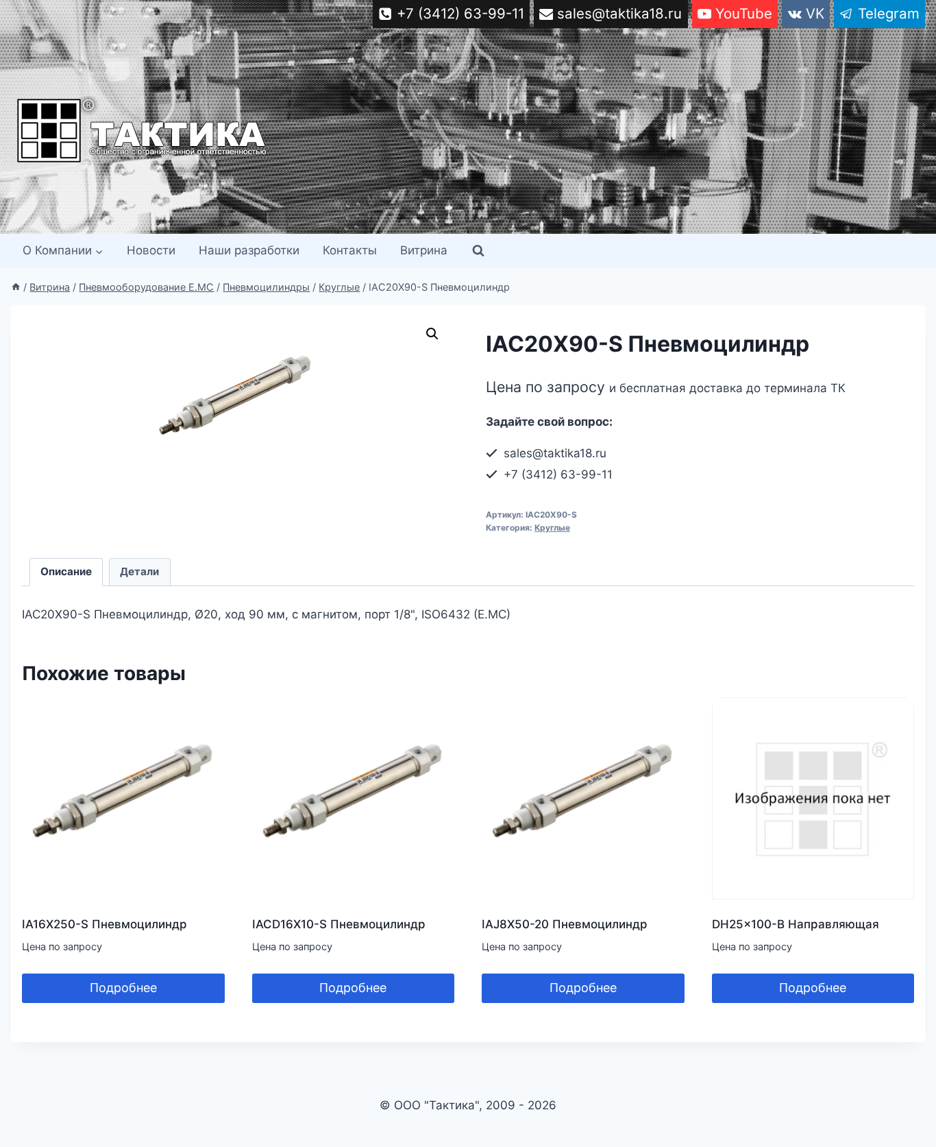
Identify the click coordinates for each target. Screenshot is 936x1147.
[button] (432, 334)
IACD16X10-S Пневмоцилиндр (339, 924)
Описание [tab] (66, 571)
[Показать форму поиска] (478, 251)
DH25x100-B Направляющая (795, 924)
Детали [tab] (139, 571)
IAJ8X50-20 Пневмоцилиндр (565, 924)
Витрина (423, 250)
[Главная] (16, 287)
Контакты (350, 250)
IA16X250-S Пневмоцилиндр (104, 924)
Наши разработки (249, 250)
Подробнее (123, 987)
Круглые (552, 527)
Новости (151, 250)
